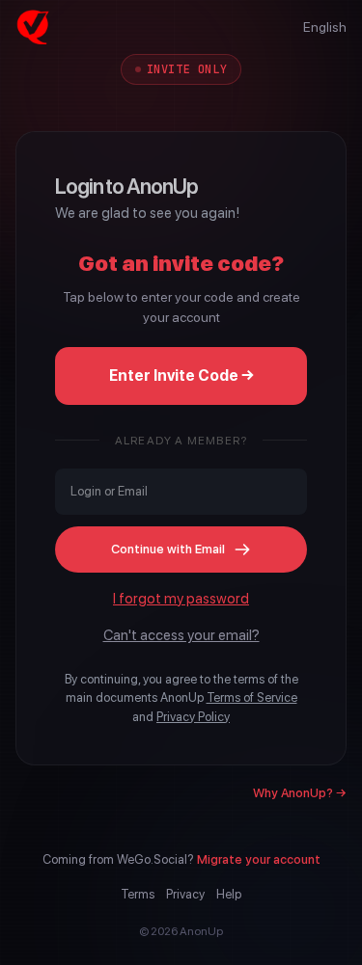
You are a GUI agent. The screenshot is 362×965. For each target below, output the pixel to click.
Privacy (185, 894)
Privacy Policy (193, 717)
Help (228, 894)
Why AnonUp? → (300, 793)
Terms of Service (252, 697)
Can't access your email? (181, 635)
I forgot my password (181, 598)
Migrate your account (258, 859)
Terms (137, 894)
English (325, 27)
